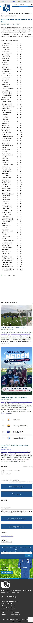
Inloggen (19, 621)
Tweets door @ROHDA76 (7, 536)
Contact (3, 471)
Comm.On (21, 619)
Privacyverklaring (15, 612)
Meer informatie (7, 572)
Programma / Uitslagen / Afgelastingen (11, 470)
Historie (2, 612)
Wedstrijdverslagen (15, 614)
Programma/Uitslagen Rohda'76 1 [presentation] (20, 482)
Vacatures (3, 610)
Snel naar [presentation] (4, 466)
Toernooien (3, 614)
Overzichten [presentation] (27, 466)
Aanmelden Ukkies (6, 473)
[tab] (4, 466)
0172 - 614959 (20, 4)
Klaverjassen (9, 610)
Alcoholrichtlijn (14, 601)
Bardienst (8, 603)
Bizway (14, 621)
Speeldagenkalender (11, 601)
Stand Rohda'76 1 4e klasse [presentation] (10, 480)
